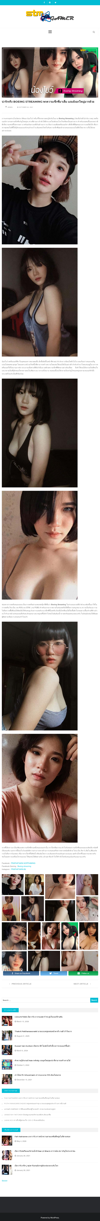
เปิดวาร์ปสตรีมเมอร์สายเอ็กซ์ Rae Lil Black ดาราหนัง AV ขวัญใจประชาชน (45, 1151)
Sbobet (4, 1180)
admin (10, 107)
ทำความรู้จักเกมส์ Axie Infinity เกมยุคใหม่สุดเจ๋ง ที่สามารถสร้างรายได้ (42, 1060)
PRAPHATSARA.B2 (18, 869)
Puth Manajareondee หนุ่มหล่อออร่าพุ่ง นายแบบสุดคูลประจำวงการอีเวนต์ (35, 1103)
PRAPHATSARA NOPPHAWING (23, 863)
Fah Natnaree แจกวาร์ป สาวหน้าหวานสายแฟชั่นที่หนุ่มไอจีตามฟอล (32, 1098)
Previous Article (21, 984)
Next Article (81, 984)
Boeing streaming (24, 866)
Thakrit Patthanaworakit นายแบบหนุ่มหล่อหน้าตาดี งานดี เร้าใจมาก (43, 1031)
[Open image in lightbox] (13, 884)
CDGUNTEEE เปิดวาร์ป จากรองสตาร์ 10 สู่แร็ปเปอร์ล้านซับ (39, 1017)
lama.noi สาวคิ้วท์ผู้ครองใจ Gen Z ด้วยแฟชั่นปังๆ (24, 1120)
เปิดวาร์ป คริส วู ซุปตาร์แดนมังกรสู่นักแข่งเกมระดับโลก (36, 1165)
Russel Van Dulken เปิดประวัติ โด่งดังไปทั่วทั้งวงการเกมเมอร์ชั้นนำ (42, 1046)
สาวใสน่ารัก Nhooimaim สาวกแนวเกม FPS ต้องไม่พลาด (38, 1075)
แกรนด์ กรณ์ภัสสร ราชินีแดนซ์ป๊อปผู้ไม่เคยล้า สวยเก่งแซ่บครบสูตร (29, 1109)
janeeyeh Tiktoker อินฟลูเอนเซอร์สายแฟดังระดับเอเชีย (27, 1115)
